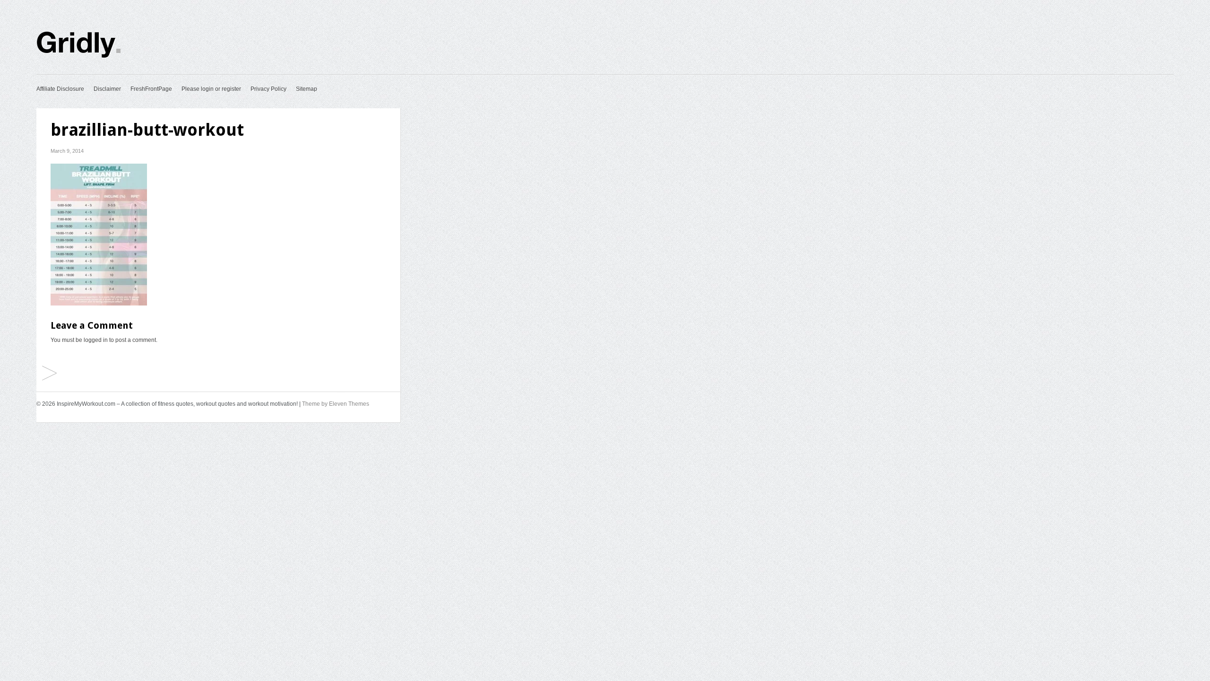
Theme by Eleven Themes (335, 404)
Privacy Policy (268, 89)
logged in (96, 340)
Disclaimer (107, 89)
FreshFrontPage (151, 89)
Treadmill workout (49, 374)
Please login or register (211, 89)
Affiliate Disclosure (60, 89)
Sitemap (306, 89)
